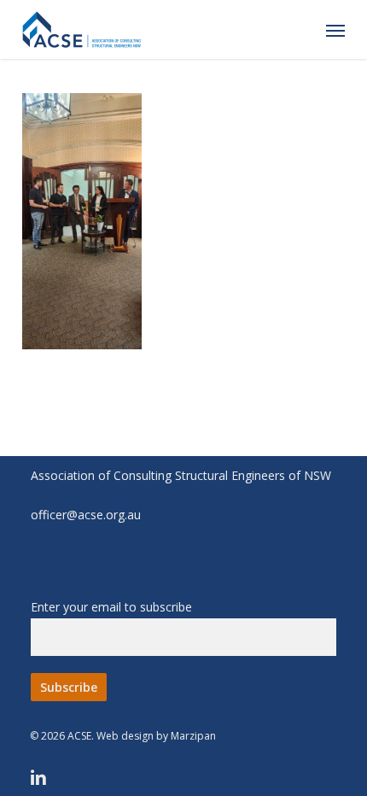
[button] (335, 29)
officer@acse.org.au (86, 514)
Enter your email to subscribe (111, 607)
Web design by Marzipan (156, 736)
